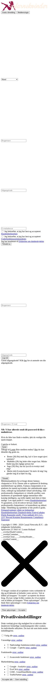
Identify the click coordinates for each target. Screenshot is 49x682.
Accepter (21, 610)
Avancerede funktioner (25, 657)
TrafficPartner (21, 675)
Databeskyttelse (25, 512)
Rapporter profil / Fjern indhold (20, 515)
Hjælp (4, 515)
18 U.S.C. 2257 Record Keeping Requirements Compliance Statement (22, 517)
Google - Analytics (24, 666)
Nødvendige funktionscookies (28, 645)
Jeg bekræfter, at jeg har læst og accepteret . (21, 237)
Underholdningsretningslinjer (13, 239)
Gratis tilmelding (8, 12)
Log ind (5, 358)
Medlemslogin (23, 12)
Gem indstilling (21, 679)
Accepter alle (7, 679)
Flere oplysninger (9, 610)
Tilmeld (5, 478)
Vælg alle (8, 635)
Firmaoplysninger (9, 510)
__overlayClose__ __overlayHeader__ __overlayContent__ (17, 538)
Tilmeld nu (6, 244)
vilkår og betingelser (25, 510)
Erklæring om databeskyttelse (31, 241)
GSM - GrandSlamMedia (26, 672)
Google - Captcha (23, 648)
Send (4, 447)
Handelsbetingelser (9, 234)
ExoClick (20, 669)
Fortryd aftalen (38, 512)
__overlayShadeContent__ (12, 532)
